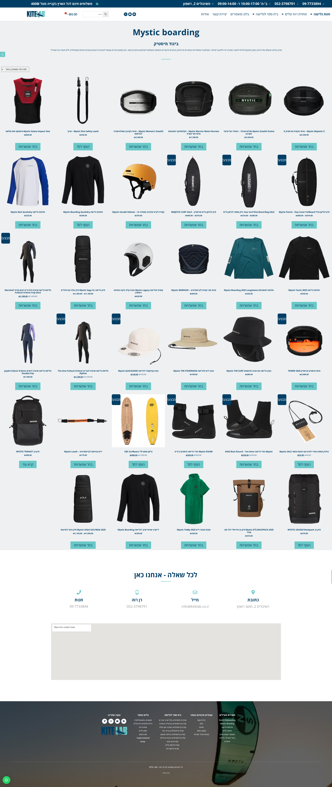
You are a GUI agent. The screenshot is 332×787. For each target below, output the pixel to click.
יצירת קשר (219, 14)
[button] (2, 54)
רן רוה (137, 599)
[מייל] (195, 592)
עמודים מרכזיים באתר (201, 715)
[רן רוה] (137, 592)
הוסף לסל (83, 146)
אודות (205, 14)
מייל (195, 599)
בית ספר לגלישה (267, 14)
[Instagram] (125, 14)
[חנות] (79, 592)
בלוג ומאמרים (239, 14)
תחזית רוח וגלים (296, 14)
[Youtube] (130, 14)
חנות (79, 599)
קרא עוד (27, 464)
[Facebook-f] (134, 14)
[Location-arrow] (104, 721)
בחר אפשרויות (304, 146)
